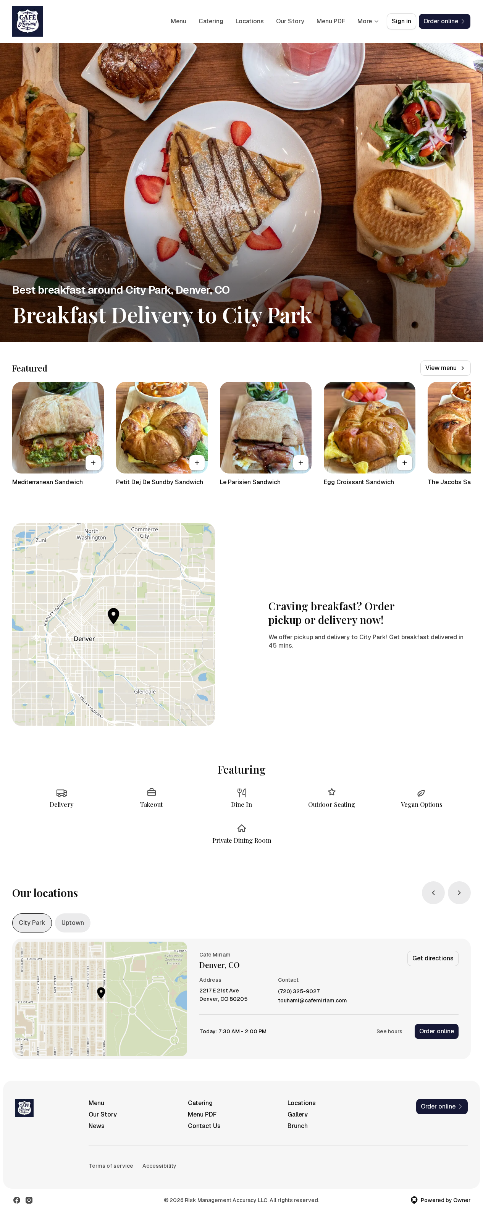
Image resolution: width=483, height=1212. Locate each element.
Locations (250, 21)
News (97, 1126)
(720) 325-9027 (299, 991)
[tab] (32, 922)
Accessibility (159, 1165)
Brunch (298, 1126)
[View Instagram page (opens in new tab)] (29, 1200)
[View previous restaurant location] (433, 892)
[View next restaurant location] (459, 892)
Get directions (433, 958)
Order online (436, 1031)
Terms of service (111, 1165)
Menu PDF (331, 21)
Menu (178, 21)
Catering (211, 21)
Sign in (401, 21)
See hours (389, 1031)
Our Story (290, 21)
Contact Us (204, 1126)
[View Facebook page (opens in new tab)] (16, 1200)
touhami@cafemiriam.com (312, 1000)
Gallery (298, 1114)
